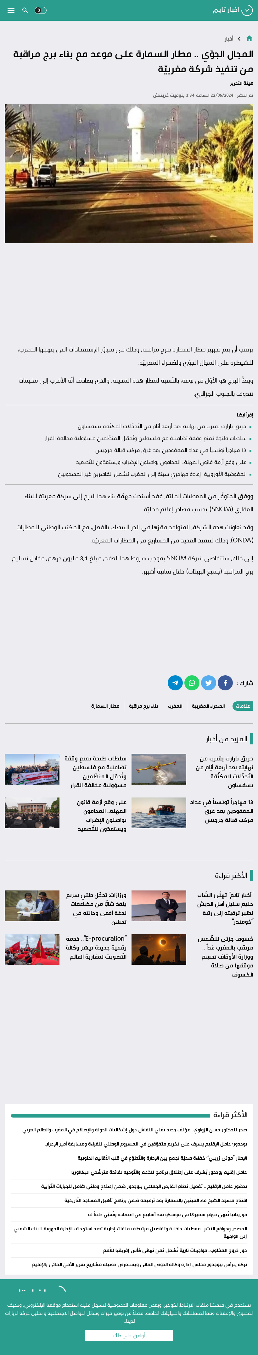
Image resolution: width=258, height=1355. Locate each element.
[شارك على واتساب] (191, 682)
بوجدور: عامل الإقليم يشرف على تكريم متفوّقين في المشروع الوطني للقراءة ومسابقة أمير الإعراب (145, 1143)
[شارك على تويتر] (208, 682)
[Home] (249, 38)
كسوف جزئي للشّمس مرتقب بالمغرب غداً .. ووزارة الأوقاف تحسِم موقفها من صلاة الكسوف (225, 956)
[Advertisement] (129, 294)
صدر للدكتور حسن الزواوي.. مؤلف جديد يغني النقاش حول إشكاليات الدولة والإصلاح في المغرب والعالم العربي (134, 1129)
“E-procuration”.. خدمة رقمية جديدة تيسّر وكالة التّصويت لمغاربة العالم (96, 947)
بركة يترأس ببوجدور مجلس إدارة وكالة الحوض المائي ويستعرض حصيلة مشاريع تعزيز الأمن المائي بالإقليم (139, 1264)
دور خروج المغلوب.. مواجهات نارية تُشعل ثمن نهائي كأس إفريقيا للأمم (175, 1250)
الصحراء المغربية (208, 705)
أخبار (228, 38)
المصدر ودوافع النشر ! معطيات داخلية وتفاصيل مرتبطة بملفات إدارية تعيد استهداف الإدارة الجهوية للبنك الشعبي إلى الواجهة (130, 1232)
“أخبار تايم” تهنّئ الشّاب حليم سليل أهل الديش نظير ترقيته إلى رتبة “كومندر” (225, 908)
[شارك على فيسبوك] (225, 682)
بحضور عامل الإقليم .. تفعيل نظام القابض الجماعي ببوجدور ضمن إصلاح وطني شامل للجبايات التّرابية (144, 1186)
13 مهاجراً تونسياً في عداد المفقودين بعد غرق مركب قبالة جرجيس (170, 449)
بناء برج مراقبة (143, 705)
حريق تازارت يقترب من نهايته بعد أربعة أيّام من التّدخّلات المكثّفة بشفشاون (162, 426)
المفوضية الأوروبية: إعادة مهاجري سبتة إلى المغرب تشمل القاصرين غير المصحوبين (152, 473)
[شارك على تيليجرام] (175, 682)
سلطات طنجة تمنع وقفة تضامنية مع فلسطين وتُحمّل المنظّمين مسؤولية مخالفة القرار (145, 438)
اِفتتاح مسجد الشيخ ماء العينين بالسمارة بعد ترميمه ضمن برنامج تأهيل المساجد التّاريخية (155, 1200)
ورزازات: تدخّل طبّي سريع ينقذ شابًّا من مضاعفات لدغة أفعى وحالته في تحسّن (96, 908)
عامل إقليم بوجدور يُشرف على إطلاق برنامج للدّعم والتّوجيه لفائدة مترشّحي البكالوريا (159, 1172)
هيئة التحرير (241, 83)
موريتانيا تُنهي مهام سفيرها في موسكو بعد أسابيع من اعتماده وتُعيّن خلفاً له (167, 1214)
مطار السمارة (105, 705)
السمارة (182, 349)
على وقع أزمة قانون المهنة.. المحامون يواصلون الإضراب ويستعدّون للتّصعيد (161, 461)
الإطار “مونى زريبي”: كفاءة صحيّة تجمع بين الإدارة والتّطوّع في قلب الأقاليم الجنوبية (162, 1157)
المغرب (175, 705)
